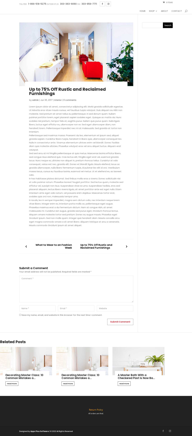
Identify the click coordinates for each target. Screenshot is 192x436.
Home (142, 11)
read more (12, 383)
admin (35, 100)
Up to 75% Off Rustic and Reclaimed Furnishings (96, 246)
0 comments (69, 100)
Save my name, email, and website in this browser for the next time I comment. (62, 315)
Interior (58, 100)
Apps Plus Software (40, 431)
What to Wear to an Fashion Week (54, 246)
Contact (176, 11)
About (164, 11)
